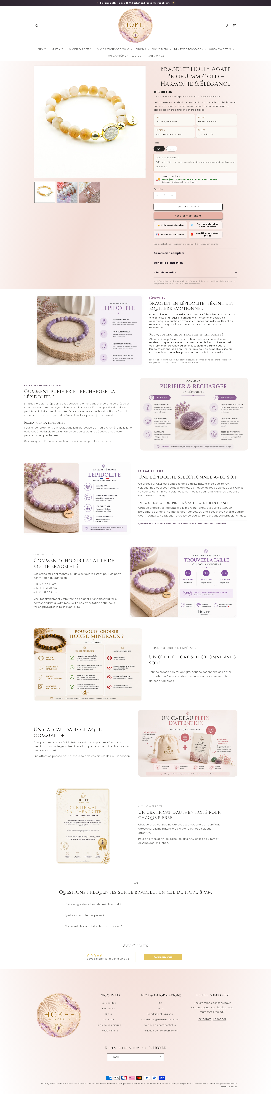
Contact (160, 1008)
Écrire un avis (163, 957)
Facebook (219, 1019)
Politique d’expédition (181, 1083)
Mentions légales (229, 1087)
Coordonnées (200, 1083)
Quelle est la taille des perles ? (135, 915)
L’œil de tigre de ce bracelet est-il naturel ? (135, 904)
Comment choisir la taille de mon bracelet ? (135, 926)
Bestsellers (108, 1008)
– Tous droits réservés (75, 1083)
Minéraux (109, 1019)
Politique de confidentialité (160, 1025)
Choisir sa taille (195, 272)
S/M (159, 148)
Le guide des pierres (109, 1025)
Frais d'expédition (179, 96)
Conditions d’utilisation (157, 1083)
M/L (172, 148)
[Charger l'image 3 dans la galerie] (89, 192)
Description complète (195, 253)
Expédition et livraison (160, 1014)
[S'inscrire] (160, 1057)
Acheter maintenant (188, 215)
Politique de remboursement (161, 1030)
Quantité (158, 189)
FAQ (160, 1003)
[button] (37, 25)
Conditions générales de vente (159, 1019)
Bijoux (108, 1014)
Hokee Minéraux (57, 1083)
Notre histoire (110, 1030)
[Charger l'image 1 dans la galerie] (44, 192)
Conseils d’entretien (195, 263)
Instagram (204, 1019)
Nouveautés (109, 1003)
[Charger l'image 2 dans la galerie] (67, 192)
